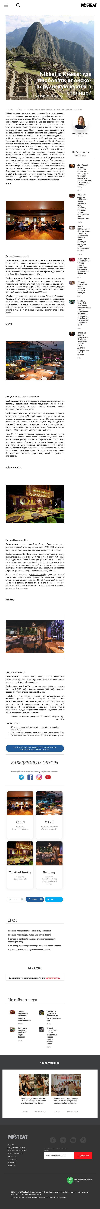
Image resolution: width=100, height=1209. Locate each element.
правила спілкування (17, 1151)
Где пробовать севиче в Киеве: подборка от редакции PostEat (37, 732)
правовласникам (15, 1154)
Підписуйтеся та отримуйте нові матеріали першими (55, 1149)
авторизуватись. (53, 977)
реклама (11, 1163)
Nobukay (10, 695)
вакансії (11, 1166)
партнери (12, 1157)
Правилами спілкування (57, 1197)
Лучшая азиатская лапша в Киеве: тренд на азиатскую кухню (37, 735)
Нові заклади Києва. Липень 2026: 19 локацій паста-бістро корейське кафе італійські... (33, 1101)
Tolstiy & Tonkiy (37, 574)
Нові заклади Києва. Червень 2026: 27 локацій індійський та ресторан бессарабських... (66, 1101)
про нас (11, 1145)
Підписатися (83, 1155)
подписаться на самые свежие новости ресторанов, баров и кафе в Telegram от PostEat (35, 748)
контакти (12, 1160)
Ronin (9, 296)
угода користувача (16, 1148)
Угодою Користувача (38, 1197)
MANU (10, 433)
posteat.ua (49, 770)
